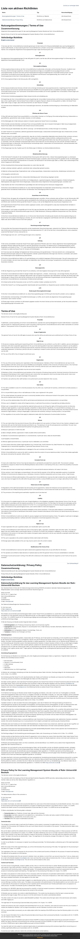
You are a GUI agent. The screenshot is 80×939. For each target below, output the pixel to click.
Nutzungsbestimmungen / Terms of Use (31, 935)
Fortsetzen (40, 937)
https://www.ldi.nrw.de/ (52, 762)
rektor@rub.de (9, 601)
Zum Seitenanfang (72, 563)
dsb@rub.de (8, 609)
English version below (8, 40)
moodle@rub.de (69, 683)
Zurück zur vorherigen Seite (71, 5)
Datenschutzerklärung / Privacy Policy (48, 935)
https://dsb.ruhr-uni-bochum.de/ (10, 610)
